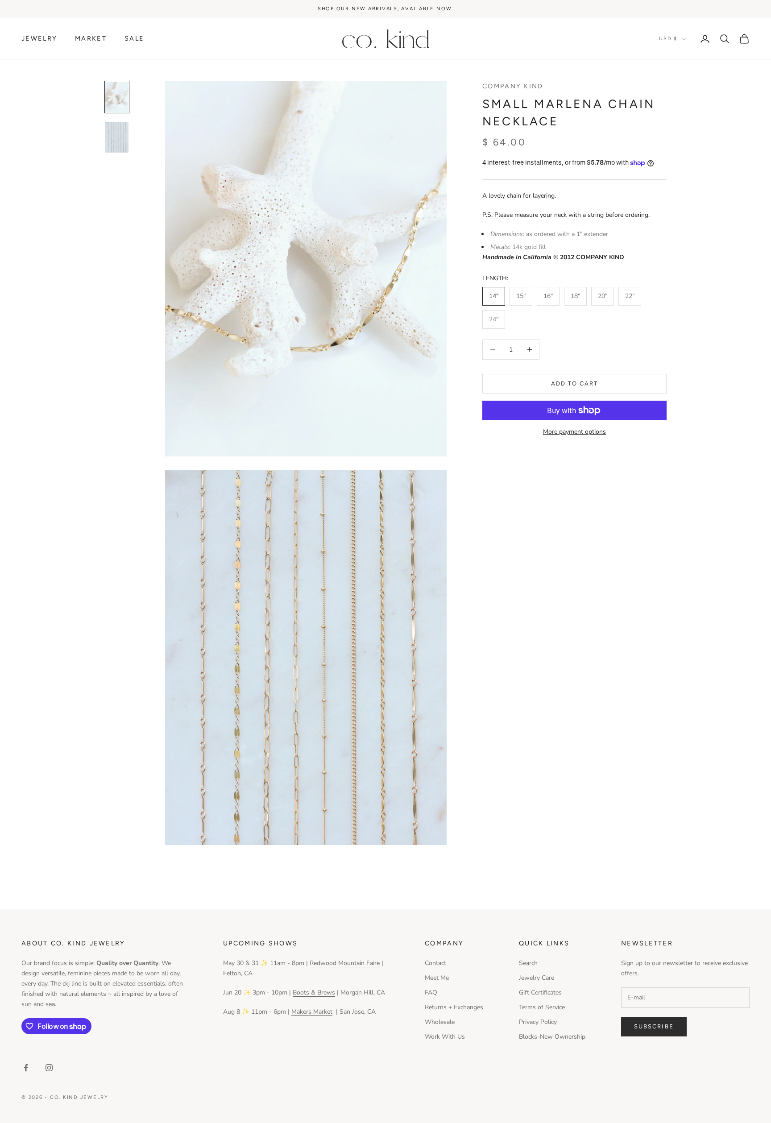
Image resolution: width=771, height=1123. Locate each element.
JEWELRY (39, 38)
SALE (134, 38)
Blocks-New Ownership (552, 1036)
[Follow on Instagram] (49, 1067)
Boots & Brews (314, 992)
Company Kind (512, 86)
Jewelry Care (536, 978)
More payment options (574, 431)
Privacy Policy (538, 1022)
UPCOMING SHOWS (260, 943)
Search (528, 963)
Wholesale (440, 1022)
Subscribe (654, 1026)
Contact (435, 963)
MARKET (91, 38)
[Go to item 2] (116, 137)
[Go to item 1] (116, 97)
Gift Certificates (540, 992)
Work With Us (445, 1036)
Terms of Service (542, 1007)
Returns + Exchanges (454, 1007)
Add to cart (574, 383)
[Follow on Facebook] (25, 1067)
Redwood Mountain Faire (345, 963)
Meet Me (437, 978)
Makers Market (311, 1011)
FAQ (431, 992)
